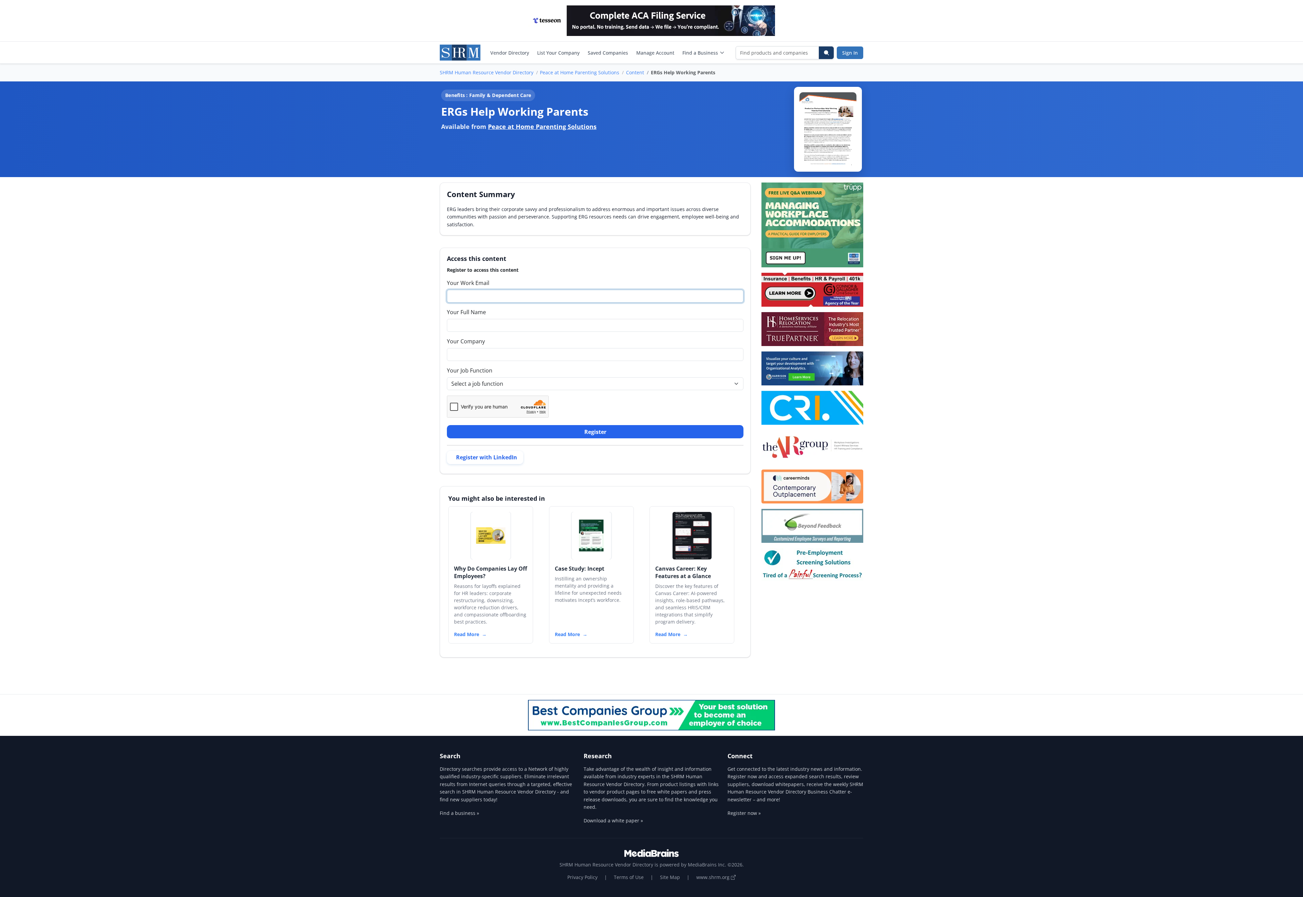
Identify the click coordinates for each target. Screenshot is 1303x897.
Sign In (850, 53)
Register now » (744, 813)
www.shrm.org (713, 877)
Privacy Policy (582, 877)
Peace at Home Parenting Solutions (579, 72)
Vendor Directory (509, 53)
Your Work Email (468, 283)
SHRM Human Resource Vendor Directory (486, 72)
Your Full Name (466, 312)
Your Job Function (469, 370)
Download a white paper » (613, 820)
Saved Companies (608, 53)
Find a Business (700, 53)
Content (635, 72)
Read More (466, 634)
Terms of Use (629, 877)
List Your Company (558, 53)
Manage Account (655, 53)
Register (595, 432)
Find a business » (459, 813)
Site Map (670, 877)
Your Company (466, 341)
